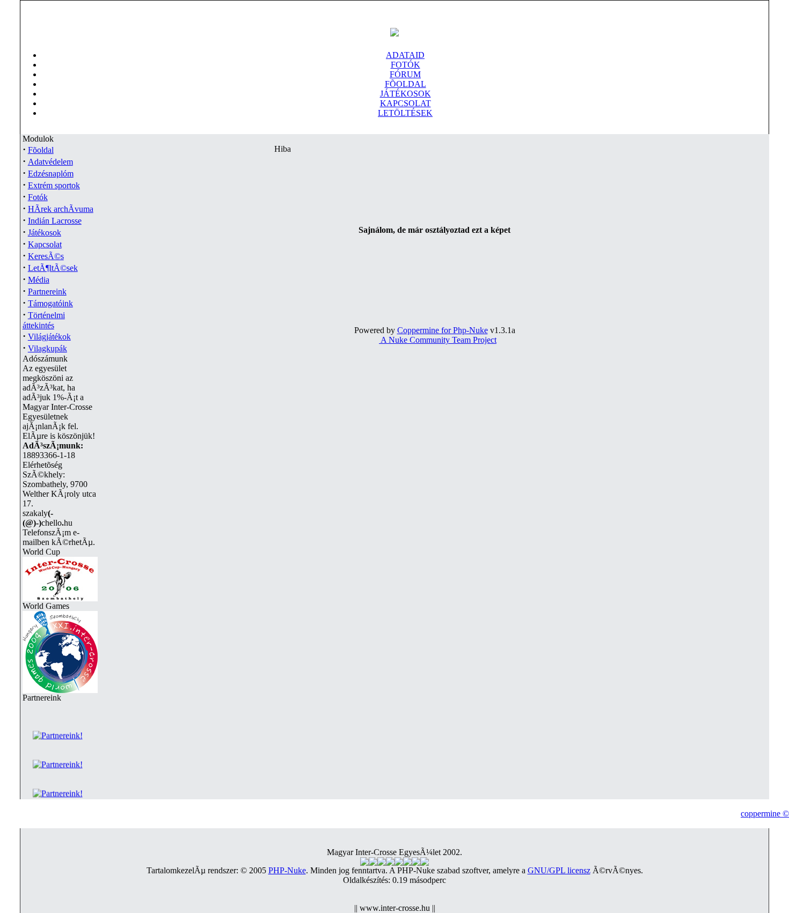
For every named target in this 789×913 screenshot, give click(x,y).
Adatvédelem (50, 161)
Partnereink (47, 291)
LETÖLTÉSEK (405, 112)
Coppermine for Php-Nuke (442, 330)
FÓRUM (405, 74)
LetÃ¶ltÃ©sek (53, 268)
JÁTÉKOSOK (405, 93)
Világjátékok (49, 336)
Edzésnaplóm (51, 173)
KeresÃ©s (46, 256)
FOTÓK (405, 64)
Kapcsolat (45, 244)
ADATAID (405, 55)
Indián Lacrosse (55, 220)
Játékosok (44, 232)
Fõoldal (41, 149)
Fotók (38, 197)
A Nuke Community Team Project (437, 339)
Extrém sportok (54, 185)
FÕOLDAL (405, 84)
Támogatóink (50, 303)
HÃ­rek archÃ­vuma (60, 208)
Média (38, 279)
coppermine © (765, 813)
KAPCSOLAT (405, 103)
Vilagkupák (47, 348)
